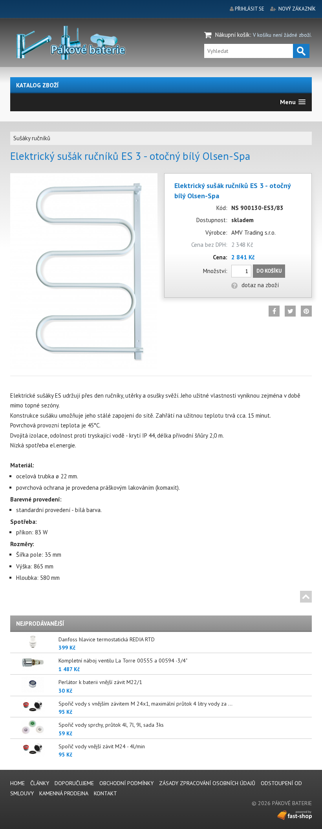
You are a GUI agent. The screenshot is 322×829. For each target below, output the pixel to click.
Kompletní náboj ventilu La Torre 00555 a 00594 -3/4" (123, 660)
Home (17, 783)
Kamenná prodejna (63, 793)
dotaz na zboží (260, 285)
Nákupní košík (232, 34)
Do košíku (269, 271)
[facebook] (274, 311)
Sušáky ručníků (31, 138)
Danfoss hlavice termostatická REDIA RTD (107, 639)
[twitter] (290, 311)
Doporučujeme (74, 783)
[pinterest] (306, 311)
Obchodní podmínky (126, 783)
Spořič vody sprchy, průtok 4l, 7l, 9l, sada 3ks (111, 724)
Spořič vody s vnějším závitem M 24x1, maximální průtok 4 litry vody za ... (145, 703)
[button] (292, 102)
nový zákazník (297, 8)
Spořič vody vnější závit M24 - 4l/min (102, 746)
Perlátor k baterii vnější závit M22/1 (100, 682)
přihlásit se (249, 8)
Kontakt (105, 793)
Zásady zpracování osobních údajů (207, 783)
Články (39, 783)
